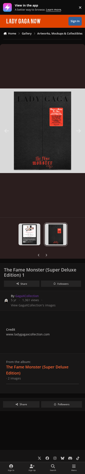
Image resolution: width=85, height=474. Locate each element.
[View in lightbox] (42, 130)
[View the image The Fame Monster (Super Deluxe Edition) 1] (56, 234)
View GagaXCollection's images (33, 305)
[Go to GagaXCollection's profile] (6, 300)
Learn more (8, 7)
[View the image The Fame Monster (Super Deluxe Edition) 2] (29, 234)
